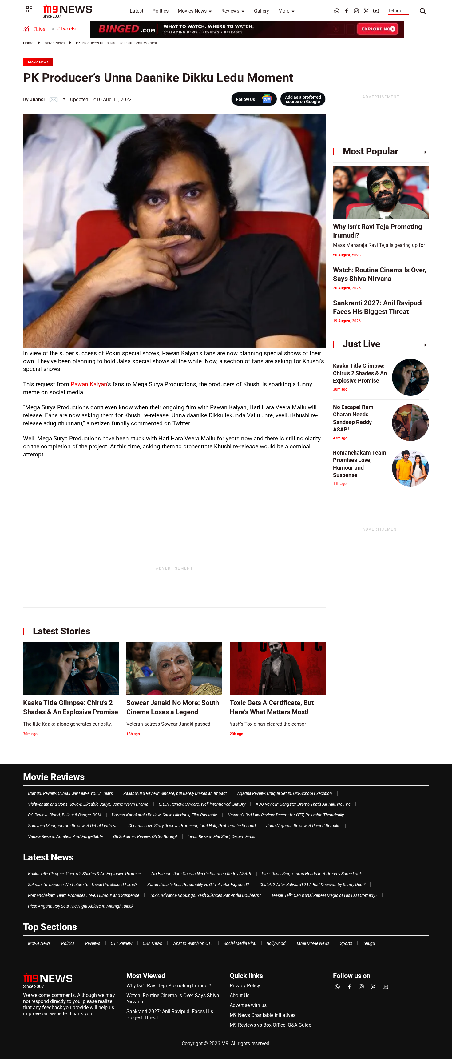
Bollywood (276, 943)
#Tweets (66, 29)
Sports (346, 943)
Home (28, 43)
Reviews (230, 11)
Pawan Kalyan (89, 384)
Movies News (192, 11)
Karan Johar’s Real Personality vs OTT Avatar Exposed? (198, 884)
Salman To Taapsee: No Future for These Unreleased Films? (82, 884)
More (283, 11)
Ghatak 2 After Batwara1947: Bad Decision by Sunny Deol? (312, 884)
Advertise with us (248, 1005)
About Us (239, 995)
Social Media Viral (240, 943)
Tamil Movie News (313, 943)
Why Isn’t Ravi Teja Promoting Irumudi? (168, 986)
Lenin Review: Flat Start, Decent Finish (222, 836)
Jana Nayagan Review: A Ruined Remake (303, 825)
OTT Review (121, 943)
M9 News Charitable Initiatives (262, 1015)
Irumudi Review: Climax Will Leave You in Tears (70, 793)
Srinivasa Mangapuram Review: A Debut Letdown (73, 825)
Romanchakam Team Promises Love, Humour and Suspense (83, 895)
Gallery (261, 11)
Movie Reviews (54, 777)
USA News (152, 943)
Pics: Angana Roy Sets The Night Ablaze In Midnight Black (80, 906)
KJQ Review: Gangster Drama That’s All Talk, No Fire (303, 804)
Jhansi (37, 99)
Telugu (395, 11)
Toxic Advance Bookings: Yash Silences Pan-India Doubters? (205, 895)
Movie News (55, 43)
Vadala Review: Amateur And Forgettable (65, 836)
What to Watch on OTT (192, 943)
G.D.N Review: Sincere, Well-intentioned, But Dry (202, 804)
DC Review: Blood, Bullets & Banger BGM (64, 814)
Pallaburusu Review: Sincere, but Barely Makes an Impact (175, 793)
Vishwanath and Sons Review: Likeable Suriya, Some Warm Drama (88, 804)
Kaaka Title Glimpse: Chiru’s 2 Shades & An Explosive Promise (84, 873)
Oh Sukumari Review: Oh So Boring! (145, 836)
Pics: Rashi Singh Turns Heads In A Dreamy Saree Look (312, 873)
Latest (136, 11)
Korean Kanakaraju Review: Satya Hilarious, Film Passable (164, 814)
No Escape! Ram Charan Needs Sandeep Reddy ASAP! (201, 873)
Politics (161, 11)
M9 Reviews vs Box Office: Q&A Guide (270, 1025)
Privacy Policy (245, 986)
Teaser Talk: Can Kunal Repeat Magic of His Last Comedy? (324, 895)
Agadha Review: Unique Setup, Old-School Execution (284, 793)
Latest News (48, 857)
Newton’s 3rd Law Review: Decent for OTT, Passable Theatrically (286, 814)
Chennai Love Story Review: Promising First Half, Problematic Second (192, 825)
